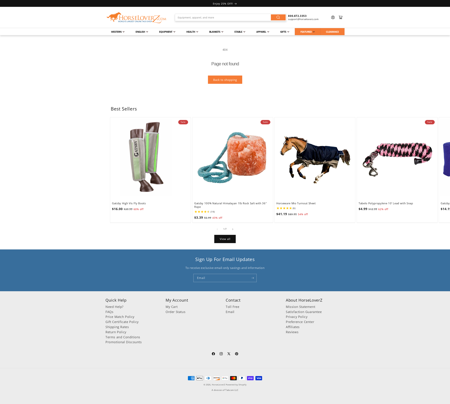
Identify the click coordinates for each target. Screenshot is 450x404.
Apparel (261, 31)
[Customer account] (333, 17)
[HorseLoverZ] (136, 17)
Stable (238, 31)
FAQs (109, 312)
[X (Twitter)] (229, 354)
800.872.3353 (297, 16)
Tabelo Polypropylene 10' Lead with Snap (386, 203)
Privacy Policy (296, 317)
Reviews (292, 332)
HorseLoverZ (218, 384)
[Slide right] (233, 229)
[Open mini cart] (341, 17)
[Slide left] (217, 229)
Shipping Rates (117, 327)
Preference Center (300, 322)
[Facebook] (213, 354)
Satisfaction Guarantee (304, 312)
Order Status (175, 312)
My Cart (172, 307)
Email (230, 312)
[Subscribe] (252, 278)
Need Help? (114, 307)
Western (116, 31)
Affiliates (293, 327)
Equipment (165, 31)
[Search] (278, 17)
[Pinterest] (236, 354)
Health (190, 31)
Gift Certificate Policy (122, 322)
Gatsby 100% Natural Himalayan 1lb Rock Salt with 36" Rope (230, 204)
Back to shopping (225, 80)
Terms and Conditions (122, 337)
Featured (306, 31)
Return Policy (115, 332)
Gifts (283, 31)
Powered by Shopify (236, 384)
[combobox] (231, 17)
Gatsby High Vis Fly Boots (129, 203)
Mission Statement (300, 307)
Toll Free (232, 307)
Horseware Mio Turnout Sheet (296, 203)
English (140, 31)
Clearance (332, 31)
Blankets (214, 31)
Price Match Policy (119, 317)
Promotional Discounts (123, 342)
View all (225, 239)
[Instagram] (221, 354)
